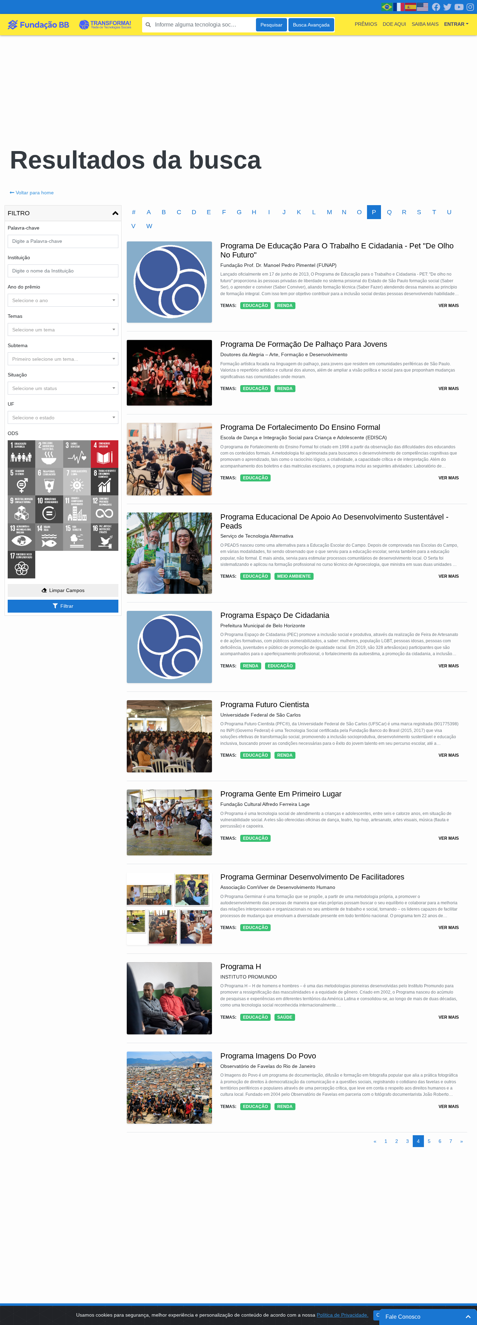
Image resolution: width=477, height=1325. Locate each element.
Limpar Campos (67, 590)
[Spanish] (411, 6)
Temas (15, 316)
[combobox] (63, 300)
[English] (423, 6)
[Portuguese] (387, 6)
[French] (399, 6)
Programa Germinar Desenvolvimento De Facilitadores (312, 877)
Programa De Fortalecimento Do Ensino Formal (300, 427)
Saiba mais (425, 24)
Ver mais (449, 306)
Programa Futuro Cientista (264, 704)
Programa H (240, 966)
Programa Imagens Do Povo (268, 1055)
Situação (17, 374)
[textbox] (63, 300)
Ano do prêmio (24, 287)
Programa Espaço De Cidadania (274, 615)
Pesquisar (271, 25)
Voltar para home (35, 192)
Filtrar (66, 606)
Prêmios (366, 24)
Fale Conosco (403, 1317)
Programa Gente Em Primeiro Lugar (281, 793)
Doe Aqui (394, 24)
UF (11, 404)
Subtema (18, 345)
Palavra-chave (23, 228)
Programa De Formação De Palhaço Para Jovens (303, 344)
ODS (13, 433)
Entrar (454, 24)
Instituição (19, 257)
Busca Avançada (311, 25)
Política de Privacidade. (342, 1315)
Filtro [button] (19, 213)
